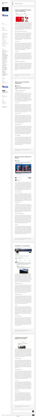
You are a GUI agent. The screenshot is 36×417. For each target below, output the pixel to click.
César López (26, 238)
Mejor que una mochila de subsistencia (22, 82)
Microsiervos (29, 330)
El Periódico (20, 406)
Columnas (20, 74)
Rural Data (22, 239)
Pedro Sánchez (4, 68)
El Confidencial (5, 55)
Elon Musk (6, 58)
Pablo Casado (3, 66)
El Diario (3, 56)
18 (25, 411)
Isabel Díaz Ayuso (4, 62)
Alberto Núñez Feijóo (4, 50)
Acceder (3, 100)
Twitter (4, 73)
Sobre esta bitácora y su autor (5, 30)
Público (5, 69)
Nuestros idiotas (3, 45)
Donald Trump (4, 53)
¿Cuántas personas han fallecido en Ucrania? (21, 338)
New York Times (16, 239)
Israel (7, 62)
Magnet (6, 64)
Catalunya (3, 52)
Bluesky (28, 149)
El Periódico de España (4, 59)
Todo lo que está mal (4, 41)
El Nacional (3, 58)
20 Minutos (23, 149)
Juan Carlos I (3, 63)
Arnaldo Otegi (29, 74)
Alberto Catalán (25, 74)
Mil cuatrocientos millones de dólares (23, 157)
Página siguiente (33, 411)
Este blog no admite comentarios (4, 29)
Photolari (19, 239)
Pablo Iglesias (4, 67)
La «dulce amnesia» (4, 46)
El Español (5, 56)
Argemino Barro (25, 149)
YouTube (6, 75)
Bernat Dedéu (26, 405)
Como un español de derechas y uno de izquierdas (23, 10)
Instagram (5, 61)
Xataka (7, 74)
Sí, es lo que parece (4, 40)
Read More (18, 416)
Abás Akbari (23, 74)
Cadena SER (29, 405)
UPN (17, 75)
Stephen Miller (18, 150)
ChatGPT (16, 406)
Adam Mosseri (23, 238)
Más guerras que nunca (4, 42)
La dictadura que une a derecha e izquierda (5, 36)
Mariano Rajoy (4, 65)
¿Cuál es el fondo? (4, 39)
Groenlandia (23, 330)
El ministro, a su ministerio (22, 246)
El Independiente (5, 57)
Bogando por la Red (5, 3)
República (3, 70)
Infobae (24, 406)
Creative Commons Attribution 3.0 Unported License (5, 92)
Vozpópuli (4, 74)
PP (20, 239)
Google (22, 406)
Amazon (22, 405)
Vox (23, 239)
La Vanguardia (26, 330)
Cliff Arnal (18, 330)
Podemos (3, 69)
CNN (27, 238)
